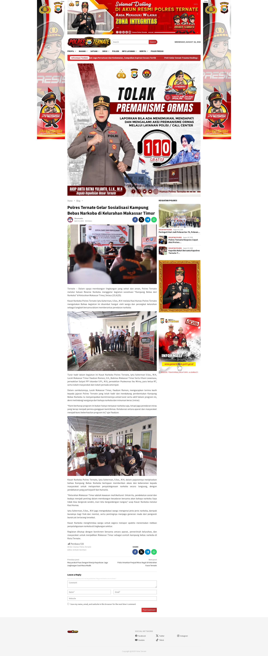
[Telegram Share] (147, 219)
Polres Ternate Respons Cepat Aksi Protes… (183, 241)
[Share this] (135, 219)
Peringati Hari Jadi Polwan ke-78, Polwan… (179, 232)
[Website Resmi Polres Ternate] (89, 42)
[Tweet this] (141, 219)
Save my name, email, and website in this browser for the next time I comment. (103, 604)
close (62, 1)
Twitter (161, 636)
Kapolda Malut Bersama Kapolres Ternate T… (184, 251)
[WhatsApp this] (154, 219)
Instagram (184, 636)
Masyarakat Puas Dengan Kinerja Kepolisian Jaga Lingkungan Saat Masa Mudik (87, 562)
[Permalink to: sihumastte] (70, 219)
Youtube (141, 640)
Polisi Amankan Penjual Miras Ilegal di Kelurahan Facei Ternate (137, 562)
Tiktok (161, 640)
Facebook (142, 636)
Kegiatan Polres (165, 230)
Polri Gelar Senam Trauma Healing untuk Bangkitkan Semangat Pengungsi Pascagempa (153, 58)
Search (153, 42)
